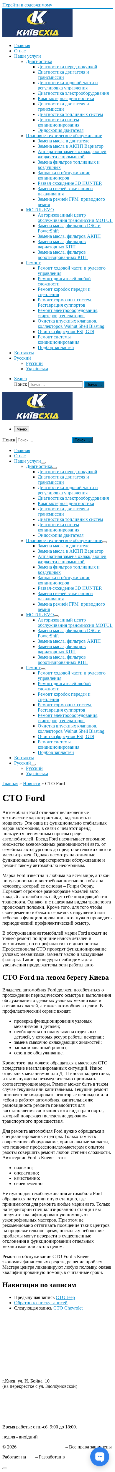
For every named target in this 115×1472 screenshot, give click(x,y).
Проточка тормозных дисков (31, 1333)
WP (30, 1456)
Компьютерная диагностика (30, 1370)
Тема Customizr (81, 1456)
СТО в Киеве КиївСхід (41, 1446)
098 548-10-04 (16, 1396)
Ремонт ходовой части (24, 1323)
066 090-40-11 (16, 1401)
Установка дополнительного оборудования (45, 1360)
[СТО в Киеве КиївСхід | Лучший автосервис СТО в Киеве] (37, 35)
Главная (10, 783)
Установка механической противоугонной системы (54, 1365)
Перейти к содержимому (27, 4)
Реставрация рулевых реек (28, 1339)
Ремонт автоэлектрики (25, 1355)
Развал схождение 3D (23, 1344)
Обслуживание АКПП (25, 1328)
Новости (31, 783)
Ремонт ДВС (15, 1317)
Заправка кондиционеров (27, 1349)
